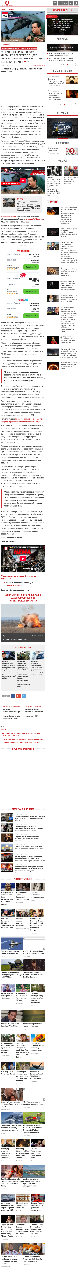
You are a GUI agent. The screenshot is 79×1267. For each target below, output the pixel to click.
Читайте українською (38, 64)
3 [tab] (64, 64)
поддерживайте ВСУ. (15, 585)
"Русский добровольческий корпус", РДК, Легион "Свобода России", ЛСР (21, 734)
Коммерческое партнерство (53, 149)
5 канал (41, 40)
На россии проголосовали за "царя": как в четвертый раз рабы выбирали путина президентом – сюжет (12, 714)
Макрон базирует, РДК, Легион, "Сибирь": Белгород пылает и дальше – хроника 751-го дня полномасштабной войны (9, 670)
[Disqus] (23, 781)
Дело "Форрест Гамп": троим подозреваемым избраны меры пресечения (60, 56)
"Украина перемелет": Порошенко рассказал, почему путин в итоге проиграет (27, 839)
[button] (3, 623)
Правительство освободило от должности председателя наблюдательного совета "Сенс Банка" (63, 60)
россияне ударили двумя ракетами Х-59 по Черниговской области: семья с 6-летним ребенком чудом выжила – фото (30, 859)
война (3, 730)
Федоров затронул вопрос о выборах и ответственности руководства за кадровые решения (67, 285)
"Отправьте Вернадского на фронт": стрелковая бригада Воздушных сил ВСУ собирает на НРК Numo (55, 98)
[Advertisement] (23, 283)
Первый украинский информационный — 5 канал (7, 3)
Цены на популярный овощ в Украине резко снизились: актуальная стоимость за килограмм (68, 272)
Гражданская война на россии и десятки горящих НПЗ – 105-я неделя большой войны (30, 819)
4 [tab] (67, 64)
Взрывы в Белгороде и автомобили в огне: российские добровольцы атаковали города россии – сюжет (37, 668)
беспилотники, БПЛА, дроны (31, 743)
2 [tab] (61, 64)
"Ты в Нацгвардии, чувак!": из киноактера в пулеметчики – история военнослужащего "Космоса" (29, 829)
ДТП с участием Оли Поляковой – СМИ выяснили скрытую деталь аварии (67, 340)
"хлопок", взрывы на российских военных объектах (22, 739)
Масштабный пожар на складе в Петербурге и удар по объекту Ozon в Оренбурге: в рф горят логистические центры (68, 353)
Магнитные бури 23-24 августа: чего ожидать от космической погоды (68, 366)
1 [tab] (57, 64)
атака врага (14, 743)
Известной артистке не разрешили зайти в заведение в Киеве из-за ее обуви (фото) (68, 298)
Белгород (5, 743)
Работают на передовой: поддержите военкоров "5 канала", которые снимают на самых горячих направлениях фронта (56, 85)
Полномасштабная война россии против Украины (19, 48)
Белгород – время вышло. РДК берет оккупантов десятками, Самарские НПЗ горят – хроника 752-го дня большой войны (28, 206)
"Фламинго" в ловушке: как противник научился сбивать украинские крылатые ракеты (68, 233)
